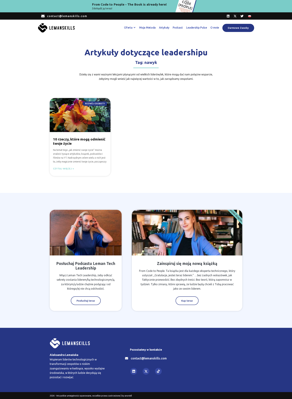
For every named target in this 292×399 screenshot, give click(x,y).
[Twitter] (242, 16)
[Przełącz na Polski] (249, 16)
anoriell (128, 395)
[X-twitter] (235, 16)
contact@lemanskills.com (67, 16)
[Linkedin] (228, 16)
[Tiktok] (158, 371)
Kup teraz (187, 300)
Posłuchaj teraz (86, 300)
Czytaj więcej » (63, 168)
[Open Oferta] (134, 28)
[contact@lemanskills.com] (43, 16)
